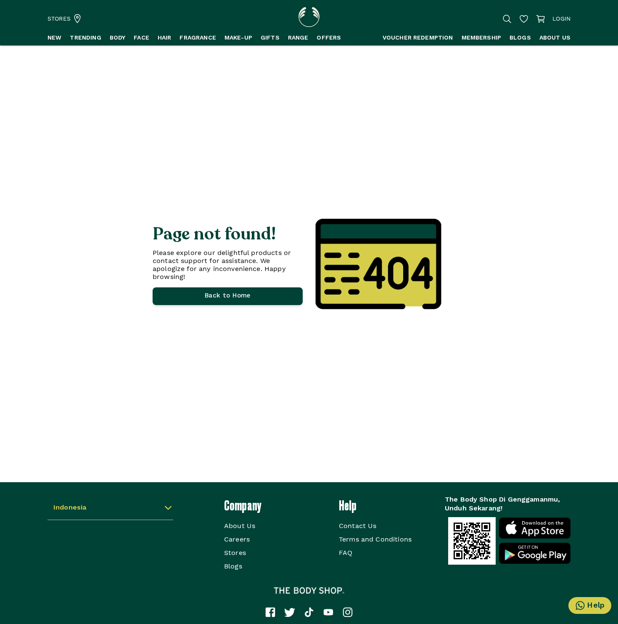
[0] (541, 18)
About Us (239, 526)
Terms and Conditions (375, 539)
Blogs (233, 566)
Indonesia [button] (69, 508)
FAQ (345, 553)
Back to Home (228, 296)
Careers (237, 539)
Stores (235, 553)
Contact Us (358, 526)
